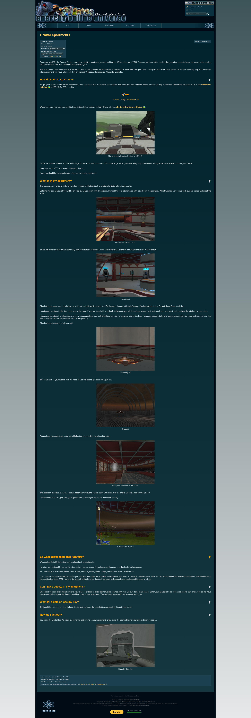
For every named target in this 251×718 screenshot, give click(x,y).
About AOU (130, 25)
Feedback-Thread (55, 56)
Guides (89, 25)
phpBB (124, 701)
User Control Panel (195, 7)
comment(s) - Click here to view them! (94, 684)
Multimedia (109, 25)
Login (191, 10)
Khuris (113, 701)
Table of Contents (202, 41)
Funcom (136, 699)
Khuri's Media (132, 705)
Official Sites (151, 25)
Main (68, 25)
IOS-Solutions (144, 705)
